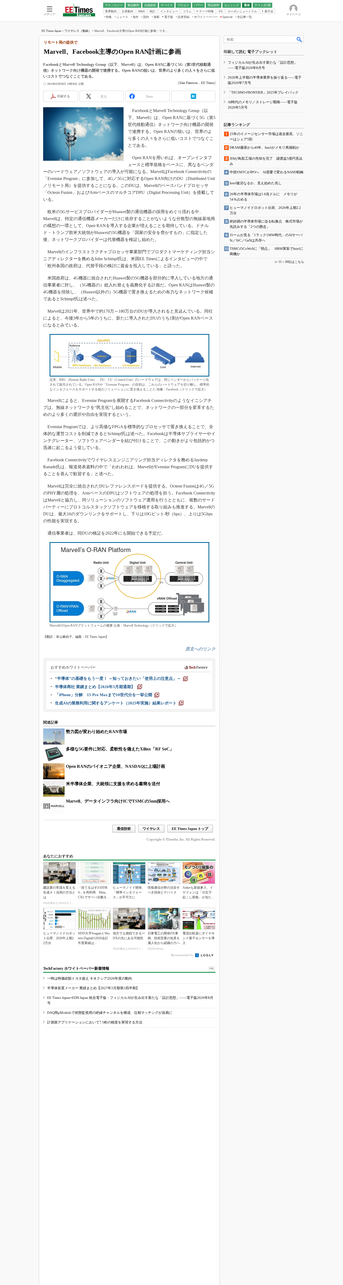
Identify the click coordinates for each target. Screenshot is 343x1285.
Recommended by (182, 955)
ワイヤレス (151, 829)
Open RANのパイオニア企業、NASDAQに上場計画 (115, 766)
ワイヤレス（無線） (78, 30)
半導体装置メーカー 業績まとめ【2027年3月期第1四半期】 (93, 988)
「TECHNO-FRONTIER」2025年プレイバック (263, 92)
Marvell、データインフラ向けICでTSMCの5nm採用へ (118, 801)
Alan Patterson (188, 83)
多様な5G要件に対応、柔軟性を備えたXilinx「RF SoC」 (120, 749)
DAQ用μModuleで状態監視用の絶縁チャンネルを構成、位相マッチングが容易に (109, 1013)
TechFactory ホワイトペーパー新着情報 (76, 968)
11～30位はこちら (291, 262)
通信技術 (124, 829)
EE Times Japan (51, 30)
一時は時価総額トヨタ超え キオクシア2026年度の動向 (89, 978)
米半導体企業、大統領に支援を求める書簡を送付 (113, 783)
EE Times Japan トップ (190, 829)
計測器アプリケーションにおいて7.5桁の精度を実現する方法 (94, 1022)
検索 (300, 39)
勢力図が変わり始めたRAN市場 (96, 731)
